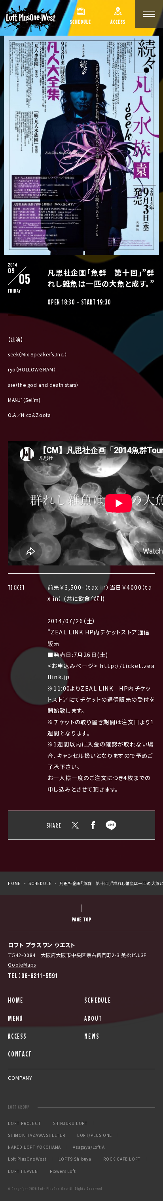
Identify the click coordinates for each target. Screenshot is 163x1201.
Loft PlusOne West (27, 1159)
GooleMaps (22, 964)
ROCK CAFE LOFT (122, 1159)
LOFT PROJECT (24, 1123)
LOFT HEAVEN (23, 1171)
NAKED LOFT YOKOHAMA (34, 1147)
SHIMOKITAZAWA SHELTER (36, 1135)
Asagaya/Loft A (88, 1147)
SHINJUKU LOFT (70, 1123)
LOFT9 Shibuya (75, 1159)
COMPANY (20, 1077)
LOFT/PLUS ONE (94, 1135)
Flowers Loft (63, 1171)
